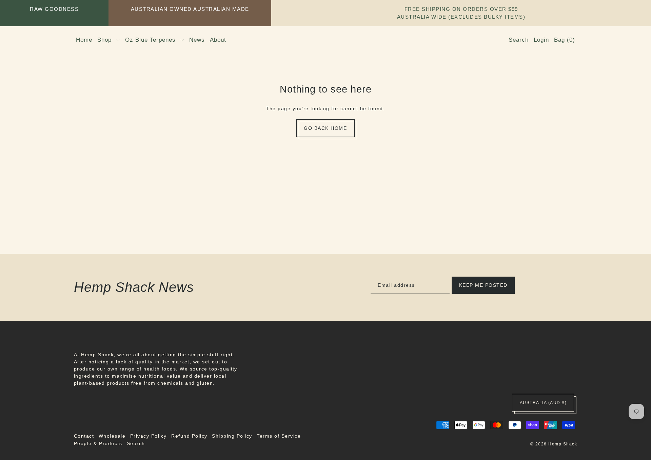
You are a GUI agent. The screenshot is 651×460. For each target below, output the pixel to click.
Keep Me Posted (483, 285)
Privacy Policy (148, 436)
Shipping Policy (232, 436)
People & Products (98, 443)
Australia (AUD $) (543, 402)
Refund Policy (189, 436)
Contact (84, 436)
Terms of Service (279, 436)
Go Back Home (325, 128)
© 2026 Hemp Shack (553, 444)
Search (136, 443)
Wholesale (112, 436)
